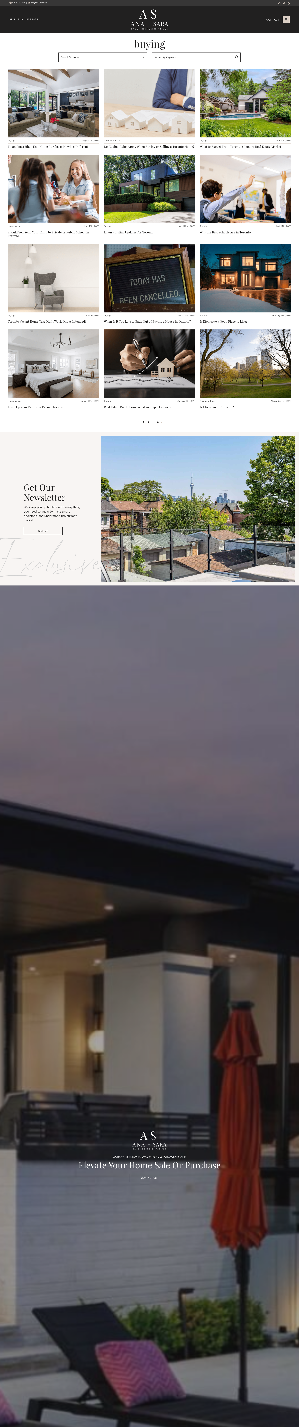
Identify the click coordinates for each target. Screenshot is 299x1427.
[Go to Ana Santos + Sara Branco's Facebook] (284, 3)
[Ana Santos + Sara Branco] (149, 19)
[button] (286, 19)
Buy (20, 19)
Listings (32, 19)
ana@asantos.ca (38, 2)
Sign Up (43, 530)
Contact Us (149, 1177)
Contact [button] (273, 19)
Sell (12, 19)
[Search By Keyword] (236, 57)
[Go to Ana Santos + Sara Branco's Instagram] (279, 3)
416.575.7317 (18, 2)
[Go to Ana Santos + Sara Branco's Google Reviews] (289, 3)
